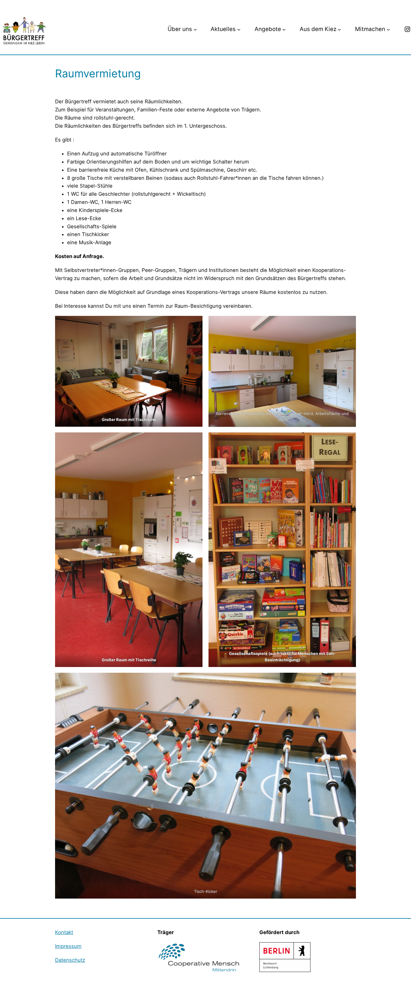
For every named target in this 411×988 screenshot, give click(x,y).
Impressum (68, 946)
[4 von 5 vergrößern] (348, 440)
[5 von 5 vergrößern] (348, 681)
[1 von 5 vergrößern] (195, 324)
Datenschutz (70, 960)
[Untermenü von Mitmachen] (388, 29)
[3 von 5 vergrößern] (195, 440)
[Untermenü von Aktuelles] (238, 29)
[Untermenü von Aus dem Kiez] (339, 29)
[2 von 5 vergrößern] (348, 324)
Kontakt (64, 932)
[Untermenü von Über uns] (195, 29)
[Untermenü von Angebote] (284, 29)
